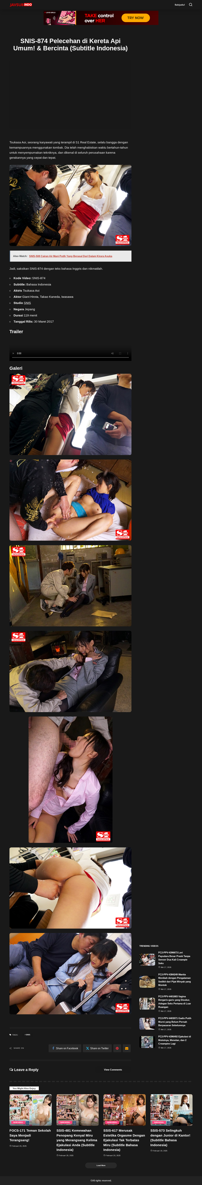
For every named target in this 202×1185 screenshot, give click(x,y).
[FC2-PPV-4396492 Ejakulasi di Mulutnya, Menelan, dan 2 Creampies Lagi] (147, 1042)
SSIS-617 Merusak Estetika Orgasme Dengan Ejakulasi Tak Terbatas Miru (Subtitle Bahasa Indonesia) (124, 1140)
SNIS (27, 303)
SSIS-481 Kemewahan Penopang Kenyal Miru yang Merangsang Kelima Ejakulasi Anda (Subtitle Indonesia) (76, 1140)
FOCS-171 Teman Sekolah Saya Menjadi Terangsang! (30, 1135)
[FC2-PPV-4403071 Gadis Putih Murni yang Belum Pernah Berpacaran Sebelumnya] (147, 1024)
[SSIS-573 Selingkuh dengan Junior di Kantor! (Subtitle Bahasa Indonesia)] (171, 1110)
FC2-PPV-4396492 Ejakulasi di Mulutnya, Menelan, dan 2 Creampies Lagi (174, 1040)
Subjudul (18, 1122)
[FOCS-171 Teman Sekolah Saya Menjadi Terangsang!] (30, 1110)
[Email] (127, 1048)
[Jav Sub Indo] (20, 4)
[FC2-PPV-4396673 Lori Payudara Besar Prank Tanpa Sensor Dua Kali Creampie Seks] (147, 960)
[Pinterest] (117, 1048)
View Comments (113, 1069)
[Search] (191, 4)
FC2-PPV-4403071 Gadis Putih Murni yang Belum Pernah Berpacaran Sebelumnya (174, 1022)
